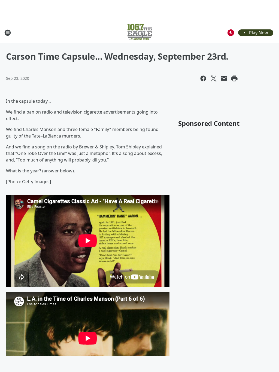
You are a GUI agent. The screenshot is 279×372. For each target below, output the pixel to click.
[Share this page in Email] (224, 78)
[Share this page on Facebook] (203, 78)
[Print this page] (234, 78)
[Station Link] (140, 32)
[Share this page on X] (213, 78)
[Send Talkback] (231, 32)
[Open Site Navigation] (7, 32)
